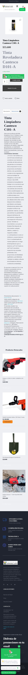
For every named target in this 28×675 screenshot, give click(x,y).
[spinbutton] (5, 81)
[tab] (7, 111)
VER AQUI (20, 301)
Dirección (6, 323)
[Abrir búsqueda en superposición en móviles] (14, 9)
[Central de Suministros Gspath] (8, 6)
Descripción (6, 111)
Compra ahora (7, 421)
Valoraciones (16, 111)
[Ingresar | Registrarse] (23, 6)
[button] (7, 81)
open (20, 20)
